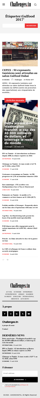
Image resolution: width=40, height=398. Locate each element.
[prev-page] (3, 259)
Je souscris (19, 379)
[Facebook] (4, 313)
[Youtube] (28, 313)
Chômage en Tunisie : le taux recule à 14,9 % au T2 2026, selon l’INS (19, 165)
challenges (18, 80)
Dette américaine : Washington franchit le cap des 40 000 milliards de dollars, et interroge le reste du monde (19, 133)
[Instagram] (10, 313)
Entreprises (6, 159)
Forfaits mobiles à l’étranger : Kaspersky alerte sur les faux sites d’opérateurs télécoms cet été (20, 206)
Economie (6, 80)
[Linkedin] (16, 313)
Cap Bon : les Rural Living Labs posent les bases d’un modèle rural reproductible (18, 217)
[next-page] (7, 259)
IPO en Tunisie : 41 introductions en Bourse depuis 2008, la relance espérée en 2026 (18, 154)
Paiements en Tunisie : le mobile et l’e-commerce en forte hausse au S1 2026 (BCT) (19, 196)
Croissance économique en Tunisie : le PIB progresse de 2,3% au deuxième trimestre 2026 (20, 175)
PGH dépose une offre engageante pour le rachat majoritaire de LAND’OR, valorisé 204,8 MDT (19, 228)
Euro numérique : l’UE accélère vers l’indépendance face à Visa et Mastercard (18, 186)
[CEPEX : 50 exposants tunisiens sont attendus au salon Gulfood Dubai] (20, 54)
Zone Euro (6, 190)
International (7, 210)
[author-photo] (12, 80)
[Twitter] (22, 313)
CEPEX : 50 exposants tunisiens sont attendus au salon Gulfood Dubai (19, 73)
